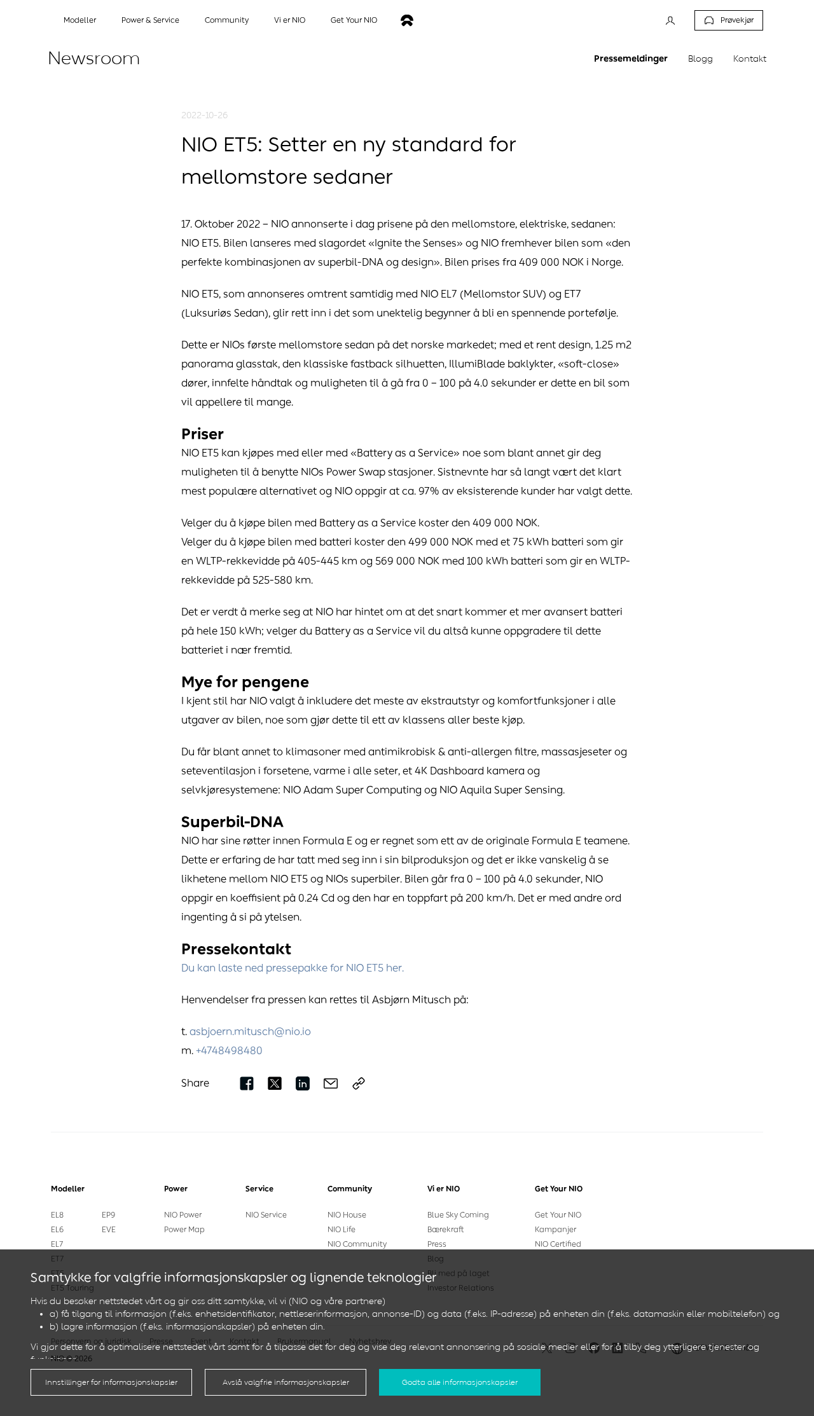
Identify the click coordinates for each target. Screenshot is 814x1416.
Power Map (184, 1229)
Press (436, 1244)
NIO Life (341, 1229)
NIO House (347, 1215)
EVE (109, 1229)
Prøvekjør (737, 20)
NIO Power (183, 1215)
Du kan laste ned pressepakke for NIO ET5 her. (292, 968)
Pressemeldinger (631, 58)
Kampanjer (555, 1229)
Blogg (700, 58)
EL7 (57, 1244)
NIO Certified (558, 1244)
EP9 (108, 1215)
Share (195, 1083)
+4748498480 (229, 1051)
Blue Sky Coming (458, 1215)
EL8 (57, 1215)
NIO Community (357, 1244)
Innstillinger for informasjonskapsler (111, 1382)
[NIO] (407, 21)
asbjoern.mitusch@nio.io (250, 1032)
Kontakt (749, 58)
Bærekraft (445, 1229)
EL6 (57, 1229)
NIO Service (266, 1215)
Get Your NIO (558, 1215)
